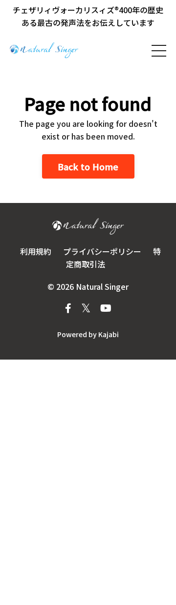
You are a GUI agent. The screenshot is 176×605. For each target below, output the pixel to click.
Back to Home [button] (88, 166)
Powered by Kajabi (88, 334)
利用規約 (35, 251)
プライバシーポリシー (102, 251)
